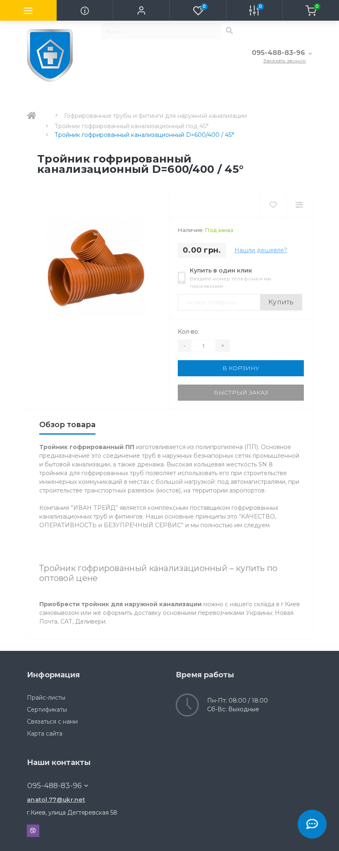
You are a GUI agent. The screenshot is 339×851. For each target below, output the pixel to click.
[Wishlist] (273, 205)
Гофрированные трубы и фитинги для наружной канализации (155, 116)
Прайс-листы (46, 697)
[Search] (229, 31)
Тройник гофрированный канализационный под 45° (132, 126)
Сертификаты (47, 709)
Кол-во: (188, 331)
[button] (141, 10)
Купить (281, 302)
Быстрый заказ (241, 392)
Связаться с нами (52, 721)
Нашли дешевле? (260, 250)
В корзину (240, 368)
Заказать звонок (284, 60)
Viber (33, 831)
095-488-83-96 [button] (54, 785)
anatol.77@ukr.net (56, 799)
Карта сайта (44, 733)
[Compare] (299, 205)
